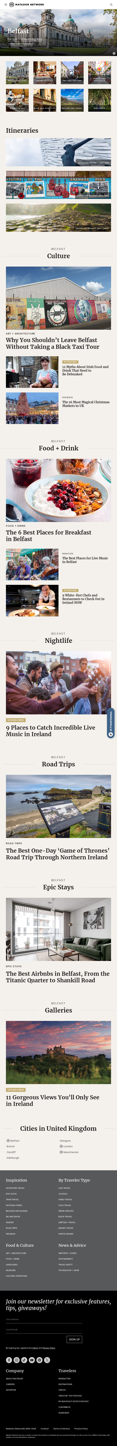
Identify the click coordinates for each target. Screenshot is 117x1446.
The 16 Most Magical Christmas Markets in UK (86, 404)
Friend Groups (66, 1211)
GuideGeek (63, 1412)
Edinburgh (13, 1158)
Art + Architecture (20, 333)
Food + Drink (58, 448)
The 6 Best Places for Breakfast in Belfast (48, 536)
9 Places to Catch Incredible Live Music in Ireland (50, 731)
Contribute (64, 1407)
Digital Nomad (65, 1233)
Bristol (11, 1146)
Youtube (32, 1360)
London (68, 1146)
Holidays (67, 397)
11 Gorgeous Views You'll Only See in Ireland (52, 1100)
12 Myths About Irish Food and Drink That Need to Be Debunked (85, 370)
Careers (10, 1384)
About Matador (14, 1378)
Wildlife (10, 1222)
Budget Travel (65, 1228)
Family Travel (65, 1199)
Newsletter (64, 1378)
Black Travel (65, 1216)
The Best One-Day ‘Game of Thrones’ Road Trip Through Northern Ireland (58, 854)
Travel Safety (65, 1264)
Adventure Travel (15, 1188)
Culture (58, 256)
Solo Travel (64, 1205)
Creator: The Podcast (70, 1395)
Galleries (58, 1010)
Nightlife (67, 553)
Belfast (15, 1141)
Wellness (10, 1233)
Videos (62, 1389)
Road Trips (58, 764)
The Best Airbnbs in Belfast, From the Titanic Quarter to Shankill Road (58, 977)
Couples (62, 1193)
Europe (12, 39)
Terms (35, 1348)
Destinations (65, 1384)
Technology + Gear (68, 1270)
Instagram (17, 1360)
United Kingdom (31, 39)
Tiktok (24, 1360)
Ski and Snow (13, 1216)
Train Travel (12, 1199)
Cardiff (11, 1152)
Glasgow (65, 1141)
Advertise (11, 1389)
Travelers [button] (67, 1370)
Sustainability (65, 1258)
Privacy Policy (49, 1348)
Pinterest (39, 1360)
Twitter (47, 1360)
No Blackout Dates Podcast (73, 1401)
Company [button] (15, 1370)
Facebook (9, 1360)
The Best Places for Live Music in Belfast (85, 560)
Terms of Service (61, 1428)
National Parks (14, 1205)
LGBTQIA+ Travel (66, 1222)
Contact (45, 1428)
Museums (11, 1270)
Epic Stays (58, 887)
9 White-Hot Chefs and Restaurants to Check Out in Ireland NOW (83, 599)
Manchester (71, 1152)
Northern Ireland (22, 44)
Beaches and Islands (17, 1211)
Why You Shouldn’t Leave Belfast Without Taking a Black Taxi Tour (52, 343)
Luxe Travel (64, 1188)
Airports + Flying (67, 1253)
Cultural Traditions (16, 1276)
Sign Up (74, 1339)
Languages (12, 1264)
